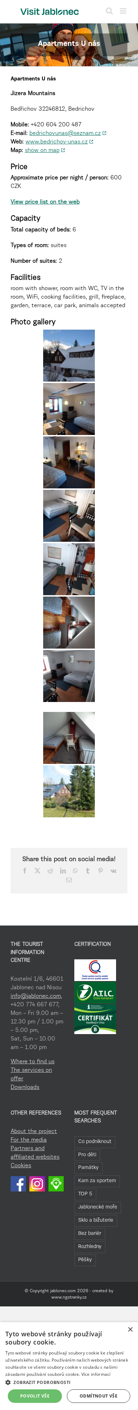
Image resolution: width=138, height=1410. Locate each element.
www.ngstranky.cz (69, 1297)
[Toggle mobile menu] (123, 11)
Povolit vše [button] (35, 1396)
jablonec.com (63, 1291)
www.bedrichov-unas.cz (56, 142)
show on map (42, 150)
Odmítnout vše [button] (98, 1396)
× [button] (130, 1329)
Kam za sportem (97, 1181)
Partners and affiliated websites (35, 1153)
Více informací (96, 1374)
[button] (69, 1382)
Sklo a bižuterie (95, 1220)
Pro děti (87, 1155)
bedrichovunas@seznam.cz (65, 133)
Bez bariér (89, 1233)
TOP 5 (85, 1194)
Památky (88, 1167)
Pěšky (85, 1260)
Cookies (21, 1166)
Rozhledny (90, 1246)
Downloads (25, 1087)
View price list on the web (45, 202)
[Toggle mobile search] (109, 11)
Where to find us (32, 1062)
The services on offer (31, 1075)
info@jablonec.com (36, 996)
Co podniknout (94, 1141)
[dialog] (69, 1366)
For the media (29, 1140)
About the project (34, 1131)
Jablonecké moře (97, 1207)
